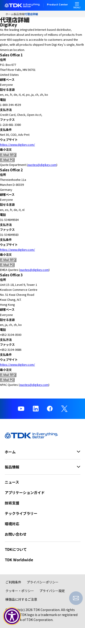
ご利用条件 (13, 582)
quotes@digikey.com (41, 164)
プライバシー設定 (52, 590)
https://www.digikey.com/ (17, 144)
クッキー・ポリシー (19, 590)
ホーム (9, 14)
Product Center (57, 4)
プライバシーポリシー (42, 582)
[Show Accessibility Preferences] (12, 616)
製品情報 (19, 14)
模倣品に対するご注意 (21, 599)
